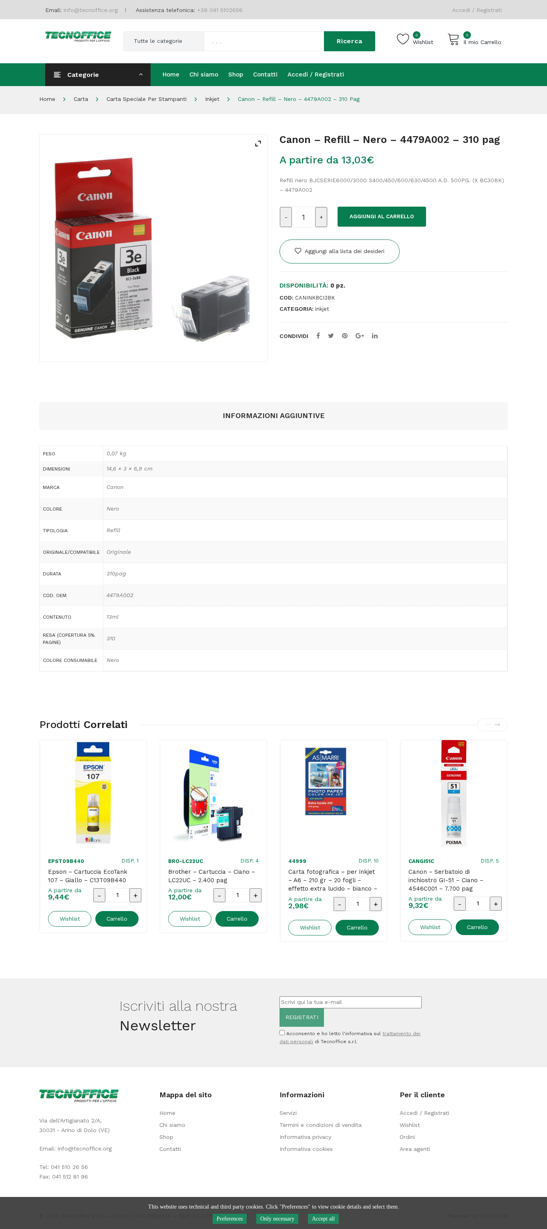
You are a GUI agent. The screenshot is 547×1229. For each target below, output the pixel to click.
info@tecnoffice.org (85, 1148)
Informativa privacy (305, 1137)
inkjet (212, 99)
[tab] (274, 416)
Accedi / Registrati (477, 10)
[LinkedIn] (375, 335)
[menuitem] (171, 74)
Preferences (230, 1219)
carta (81, 99)
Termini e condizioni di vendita (321, 1125)
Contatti (170, 1149)
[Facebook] (318, 335)
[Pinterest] (345, 335)
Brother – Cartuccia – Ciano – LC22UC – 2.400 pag (211, 876)
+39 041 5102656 (220, 10)
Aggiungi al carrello (382, 216)
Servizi (288, 1113)
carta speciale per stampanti (147, 99)
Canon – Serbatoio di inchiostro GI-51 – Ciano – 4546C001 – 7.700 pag (445, 880)
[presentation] (488, 725)
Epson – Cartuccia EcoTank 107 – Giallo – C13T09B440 (87, 876)
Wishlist (410, 1125)
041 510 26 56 (69, 1167)
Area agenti (415, 1149)
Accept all (323, 1219)
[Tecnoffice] (78, 35)
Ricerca (349, 41)
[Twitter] (331, 335)
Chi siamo (172, 1125)
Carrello (117, 918)
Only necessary (277, 1219)
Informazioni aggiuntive (274, 415)
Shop (166, 1137)
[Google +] (360, 335)
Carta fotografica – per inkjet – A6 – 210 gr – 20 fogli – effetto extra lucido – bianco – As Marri (332, 884)
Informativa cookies (306, 1149)
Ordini (407, 1137)
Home (47, 99)
